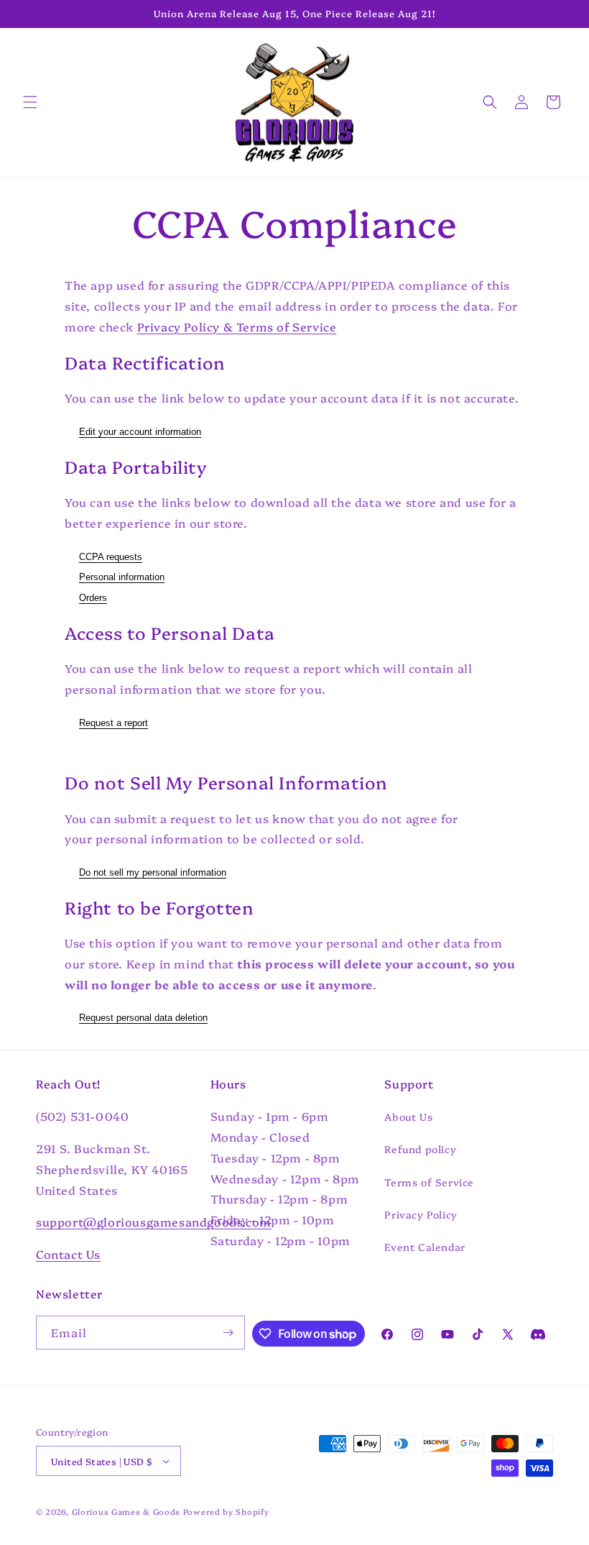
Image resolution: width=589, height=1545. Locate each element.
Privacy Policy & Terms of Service (237, 326)
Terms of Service (429, 1182)
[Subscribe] (228, 1332)
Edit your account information (140, 431)
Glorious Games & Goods (126, 1511)
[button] (30, 102)
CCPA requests (110, 556)
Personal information (121, 577)
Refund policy (420, 1149)
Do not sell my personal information (152, 872)
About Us (408, 1116)
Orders (93, 597)
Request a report (113, 723)
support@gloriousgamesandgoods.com (154, 1221)
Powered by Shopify (226, 1511)
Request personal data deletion (143, 1017)
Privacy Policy (420, 1214)
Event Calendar (424, 1246)
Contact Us (68, 1254)
